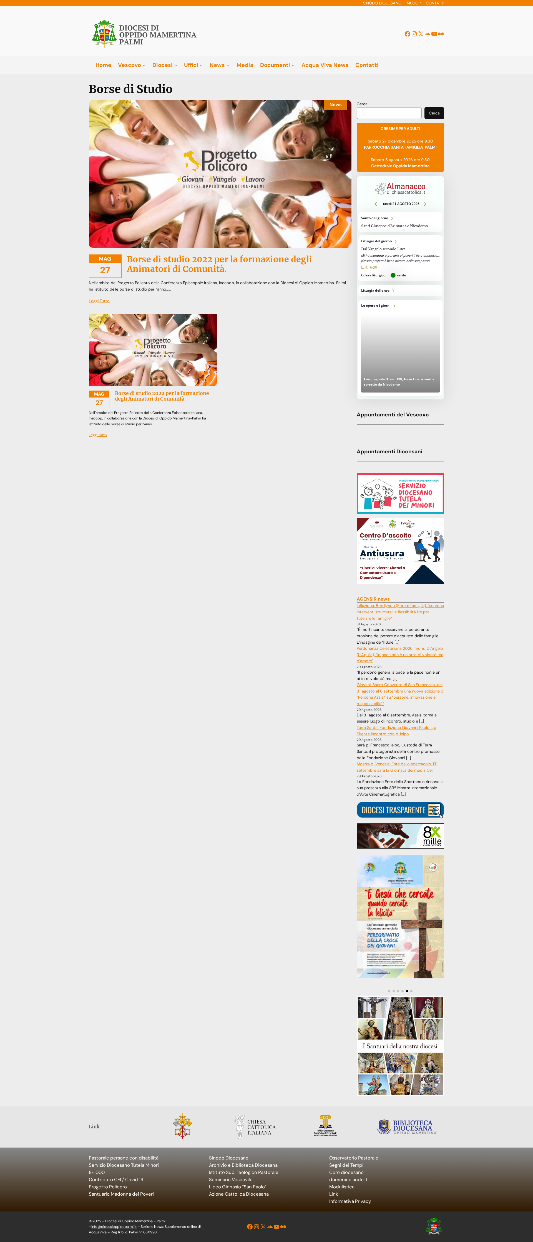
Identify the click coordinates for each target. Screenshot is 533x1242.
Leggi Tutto (99, 300)
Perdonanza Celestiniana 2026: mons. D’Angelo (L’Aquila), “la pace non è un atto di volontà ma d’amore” (400, 655)
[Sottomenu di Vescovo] (144, 65)
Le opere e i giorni (400, 348)
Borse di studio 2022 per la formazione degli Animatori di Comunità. (219, 264)
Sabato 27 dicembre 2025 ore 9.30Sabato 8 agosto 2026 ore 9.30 (400, 147)
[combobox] (389, 113)
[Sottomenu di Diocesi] (175, 65)
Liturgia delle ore (400, 291)
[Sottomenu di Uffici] (201, 65)
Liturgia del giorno (400, 258)
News (336, 105)
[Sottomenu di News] (228, 65)
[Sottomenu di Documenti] (293, 65)
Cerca (362, 103)
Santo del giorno (400, 222)
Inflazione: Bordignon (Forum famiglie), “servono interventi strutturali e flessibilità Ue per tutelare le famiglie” (400, 612)
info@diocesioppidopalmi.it (114, 1226)
